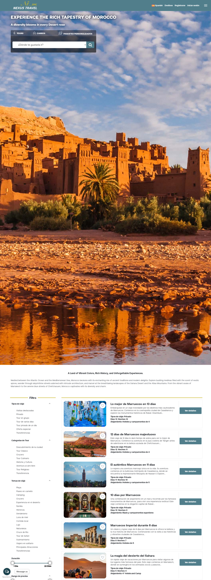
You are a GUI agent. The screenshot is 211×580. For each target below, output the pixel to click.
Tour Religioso (23, 469)
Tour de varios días (25, 422)
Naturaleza (21, 528)
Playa (19, 487)
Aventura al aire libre (26, 466)
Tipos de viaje (17, 404)
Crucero (20, 454)
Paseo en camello (24, 491)
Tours (20, 33)
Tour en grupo (23, 418)
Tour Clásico (22, 451)
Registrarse (180, 5)
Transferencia (23, 473)
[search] (90, 45)
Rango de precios (19, 576)
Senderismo (22, 513)
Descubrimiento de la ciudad (29, 447)
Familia (19, 506)
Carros (41, 33)
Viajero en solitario (25, 543)
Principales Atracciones (27, 547)
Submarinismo (23, 539)
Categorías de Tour (20, 440)
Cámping (20, 495)
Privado (20, 414)
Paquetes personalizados (77, 34)
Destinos (169, 5)
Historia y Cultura (24, 462)
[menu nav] (206, 5)
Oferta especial (23, 429)
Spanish (159, 5)
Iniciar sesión (193, 5)
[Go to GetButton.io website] (6, 577)
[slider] (12, 563)
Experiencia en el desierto (28, 502)
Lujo (18, 525)
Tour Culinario (23, 458)
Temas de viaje (18, 481)
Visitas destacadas (25, 410)
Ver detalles (190, 411)
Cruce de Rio (22, 532)
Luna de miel (22, 517)
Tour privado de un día (26, 425)
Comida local (22, 521)
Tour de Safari (23, 536)
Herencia (20, 510)
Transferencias (23, 433)
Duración (15, 558)
